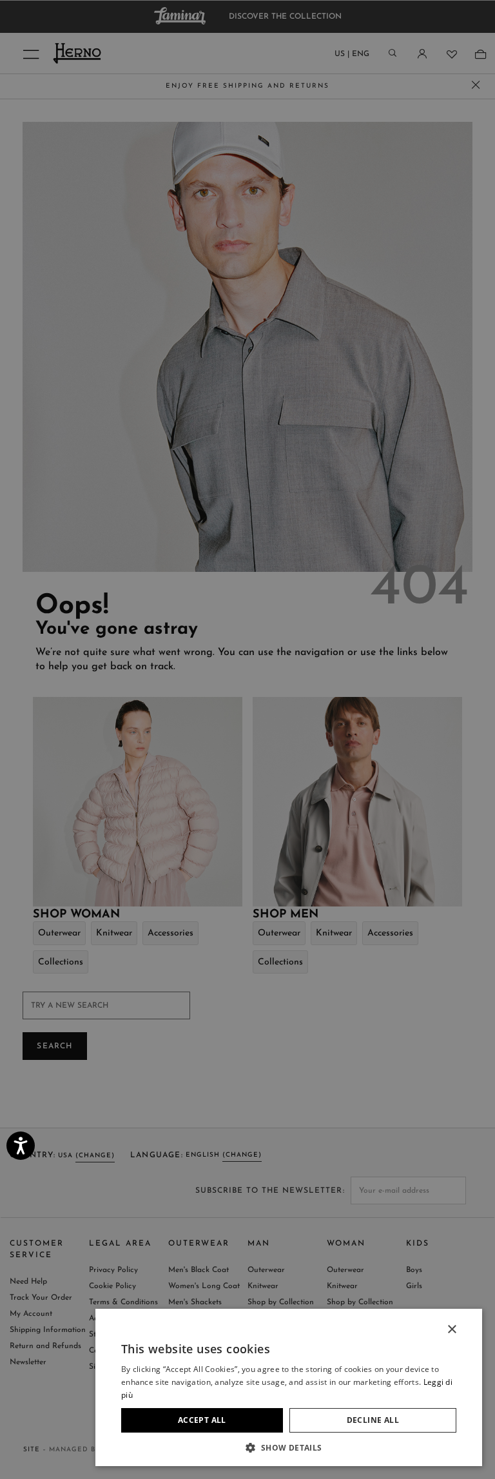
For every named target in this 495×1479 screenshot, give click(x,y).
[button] (288, 1447)
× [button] (451, 1330)
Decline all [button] (373, 1420)
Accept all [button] (202, 1420)
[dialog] (247, 739)
